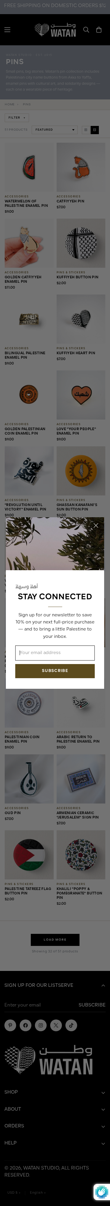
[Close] (96, 525)
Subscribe (55, 671)
